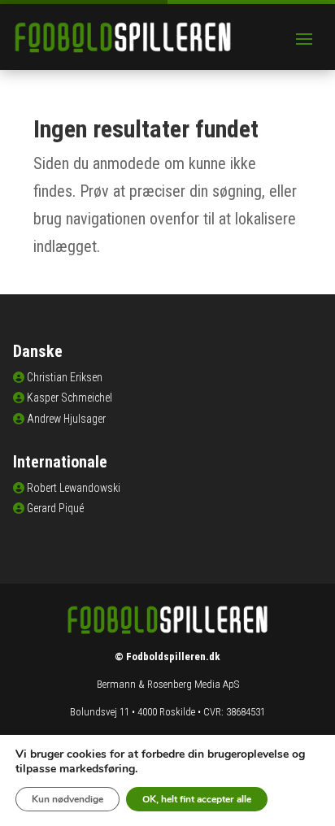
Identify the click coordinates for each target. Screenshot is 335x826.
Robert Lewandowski (73, 487)
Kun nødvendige (67, 799)
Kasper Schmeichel (69, 397)
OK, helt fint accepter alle (196, 799)
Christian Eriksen (64, 377)
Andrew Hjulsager (66, 418)
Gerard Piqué (55, 508)
